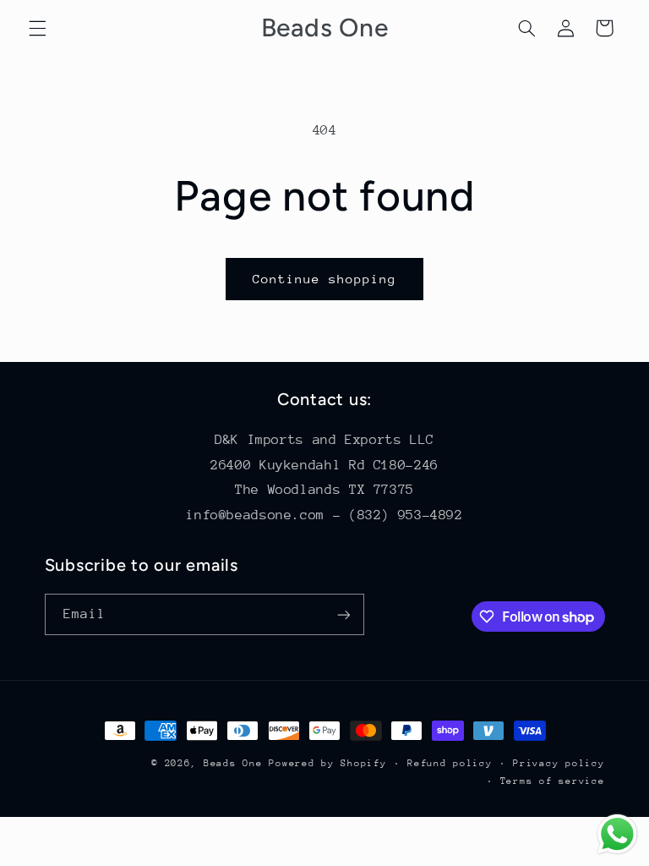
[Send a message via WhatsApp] (617, 834)
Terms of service (552, 781)
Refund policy (450, 763)
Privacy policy (558, 763)
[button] (37, 27)
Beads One (233, 763)
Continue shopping (325, 278)
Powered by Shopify (327, 763)
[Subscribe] (343, 614)
